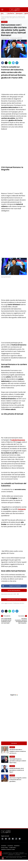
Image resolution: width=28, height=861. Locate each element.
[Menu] (2, 9)
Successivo (21, 616)
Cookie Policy (12, 847)
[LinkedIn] (17, 62)
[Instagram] (9, 838)
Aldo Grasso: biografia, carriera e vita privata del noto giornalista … (17, 779)
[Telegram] (13, 62)
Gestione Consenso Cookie (8, 849)
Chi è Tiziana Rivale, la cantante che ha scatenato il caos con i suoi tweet (6, 621)
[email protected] (4, 853)
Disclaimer (16, 845)
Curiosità (7, 16)
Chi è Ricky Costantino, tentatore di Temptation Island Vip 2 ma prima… (21, 621)
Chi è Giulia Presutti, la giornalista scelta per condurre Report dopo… (17, 760)
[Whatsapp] (9, 62)
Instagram (22, 509)
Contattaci (10, 845)
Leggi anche (14, 743)
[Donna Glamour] (15, 9)
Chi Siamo (3, 845)
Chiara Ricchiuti (5, 38)
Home (2, 16)
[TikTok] (16, 838)
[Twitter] (6, 62)
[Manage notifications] (3, 858)
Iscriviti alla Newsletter (14, 590)
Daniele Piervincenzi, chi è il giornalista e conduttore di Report (16, 770)
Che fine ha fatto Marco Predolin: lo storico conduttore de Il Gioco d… (17, 751)
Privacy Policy (4, 847)
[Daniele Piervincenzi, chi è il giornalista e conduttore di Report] (4, 768)
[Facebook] (2, 62)
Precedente (6, 616)
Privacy (1, 854)
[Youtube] (19, 838)
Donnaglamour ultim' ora (14, 599)
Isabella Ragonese (18, 440)
